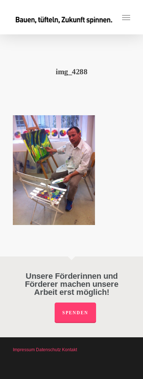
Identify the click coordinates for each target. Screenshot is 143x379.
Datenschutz (48, 349)
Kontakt (69, 349)
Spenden (75, 312)
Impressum (24, 349)
